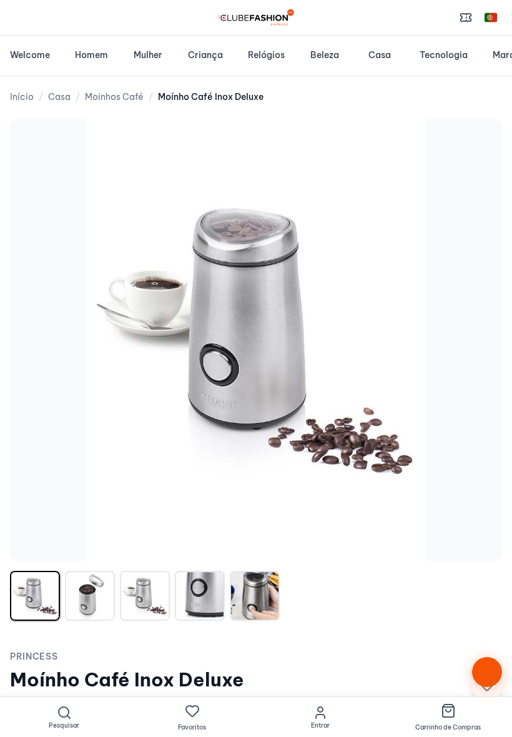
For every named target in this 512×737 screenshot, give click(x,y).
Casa (379, 55)
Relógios (266, 55)
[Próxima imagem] (479, 339)
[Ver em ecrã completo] (479, 141)
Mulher (148, 55)
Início (22, 96)
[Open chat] (487, 672)
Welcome (30, 55)
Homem (91, 55)
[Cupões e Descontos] (466, 17)
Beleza (324, 55)
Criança (205, 55)
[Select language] (491, 17)
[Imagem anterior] (32, 339)
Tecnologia (444, 55)
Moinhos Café (114, 96)
